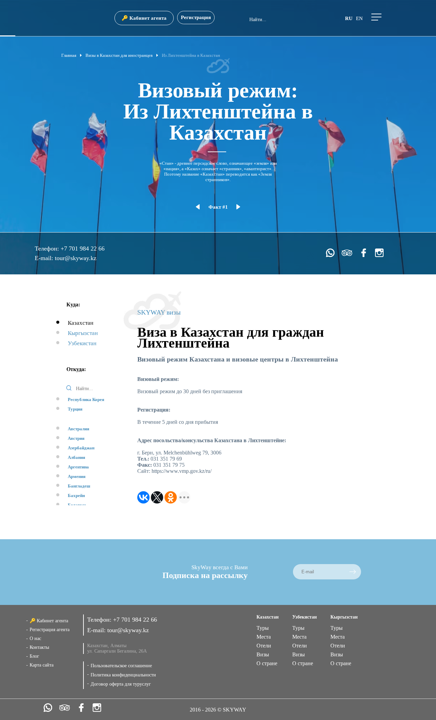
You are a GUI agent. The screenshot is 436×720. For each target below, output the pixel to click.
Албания (76, 457)
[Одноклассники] (171, 497)
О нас (35, 638)
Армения (76, 476)
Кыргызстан (83, 333)
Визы (262, 654)
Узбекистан (82, 343)
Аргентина (78, 466)
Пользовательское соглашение (121, 665)
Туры (262, 628)
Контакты (39, 647)
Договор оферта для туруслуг (121, 684)
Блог (34, 656)
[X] (157, 497)
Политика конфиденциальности (123, 674)
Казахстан (80, 323)
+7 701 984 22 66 (83, 248)
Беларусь (77, 505)
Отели (263, 646)
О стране (266, 663)
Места (263, 637)
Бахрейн (76, 495)
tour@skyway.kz (75, 258)
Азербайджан (81, 447)
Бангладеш (79, 486)
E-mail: (45, 258)
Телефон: (48, 248)
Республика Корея (86, 399)
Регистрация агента (49, 629)
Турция (75, 409)
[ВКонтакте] (143, 497)
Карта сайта (41, 665)
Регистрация (196, 17)
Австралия (78, 428)
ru (349, 18)
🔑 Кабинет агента (144, 18)
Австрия (76, 438)
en (359, 18)
